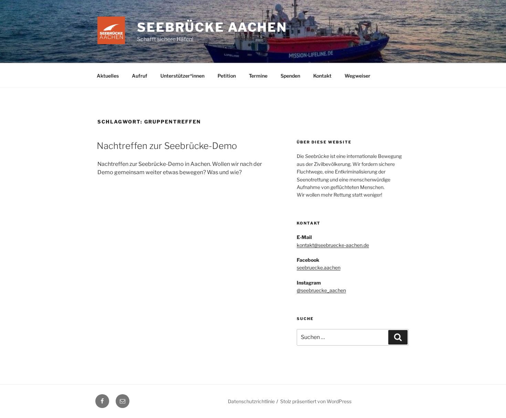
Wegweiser (357, 76)
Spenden (290, 76)
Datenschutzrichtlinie (251, 401)
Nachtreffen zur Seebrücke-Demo (167, 145)
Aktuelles (108, 76)
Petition (227, 76)
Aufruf (139, 76)
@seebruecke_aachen (321, 290)
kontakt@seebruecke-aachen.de (333, 245)
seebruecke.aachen (318, 267)
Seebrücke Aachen (212, 27)
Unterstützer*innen (182, 76)
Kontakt (322, 76)
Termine (258, 76)
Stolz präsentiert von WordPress (315, 401)
